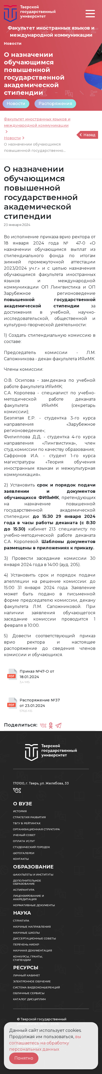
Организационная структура (36, 829)
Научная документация (32, 950)
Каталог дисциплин (29, 999)
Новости (16, 103)
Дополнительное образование (27, 882)
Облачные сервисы (28, 993)
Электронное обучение (32, 981)
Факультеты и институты (33, 874)
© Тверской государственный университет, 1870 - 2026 (41, 1021)
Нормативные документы (34, 905)
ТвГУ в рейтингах (27, 823)
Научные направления (32, 926)
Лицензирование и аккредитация (28, 897)
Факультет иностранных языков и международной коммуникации (37, 122)
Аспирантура (24, 890)
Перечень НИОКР (26, 944)
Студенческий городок (31, 847)
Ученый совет (24, 835)
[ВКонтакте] (43, 725)
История (20, 811)
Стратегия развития (29, 817)
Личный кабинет (26, 975)
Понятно (23, 1058)
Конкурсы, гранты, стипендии (28, 958)
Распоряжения (55, 103)
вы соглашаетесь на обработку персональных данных (45, 1043)
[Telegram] (58, 725)
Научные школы (26, 932)
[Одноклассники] (51, 725)
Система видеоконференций (36, 987)
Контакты (21, 859)
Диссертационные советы (34, 938)
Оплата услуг (24, 841)
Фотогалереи (23, 853)
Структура (21, 920)
